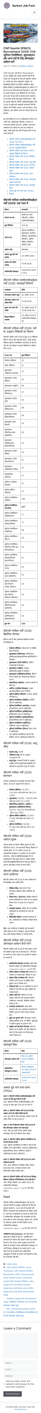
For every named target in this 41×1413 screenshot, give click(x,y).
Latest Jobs (11, 1264)
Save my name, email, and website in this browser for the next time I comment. (20, 1384)
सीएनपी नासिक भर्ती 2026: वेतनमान (22, 165)
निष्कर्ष (11, 194)
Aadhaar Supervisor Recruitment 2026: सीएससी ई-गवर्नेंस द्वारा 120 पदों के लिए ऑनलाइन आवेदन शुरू (20, 1301)
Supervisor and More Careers (16, 1285)
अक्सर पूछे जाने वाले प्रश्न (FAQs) (21, 191)
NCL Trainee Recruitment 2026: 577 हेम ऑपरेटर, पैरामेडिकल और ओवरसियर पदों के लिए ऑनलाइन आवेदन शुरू (20, 1312)
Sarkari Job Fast (23, 5)
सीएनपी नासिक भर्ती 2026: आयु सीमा (22, 162)
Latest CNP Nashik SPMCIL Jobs (18, 1281)
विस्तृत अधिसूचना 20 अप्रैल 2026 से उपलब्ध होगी (29, 1070)
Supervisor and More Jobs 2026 (18, 1288)
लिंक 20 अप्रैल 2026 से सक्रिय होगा (28, 1059)
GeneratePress (20, 1409)
